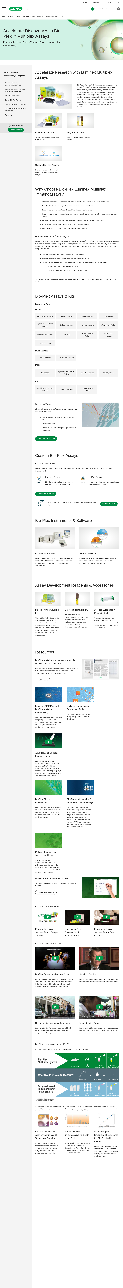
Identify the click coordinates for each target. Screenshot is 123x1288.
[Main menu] (4, 8)
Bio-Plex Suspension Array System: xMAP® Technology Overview (46, 1134)
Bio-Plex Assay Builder (46, 463)
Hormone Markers (87, 325)
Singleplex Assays (75, 132)
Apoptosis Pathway (87, 316)
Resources (8, 115)
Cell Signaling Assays (66, 357)
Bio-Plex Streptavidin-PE (76, 610)
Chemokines (108, 316)
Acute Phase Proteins (45, 316)
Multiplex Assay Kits (44, 132)
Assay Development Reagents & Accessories (15, 109)
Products (10, 16)
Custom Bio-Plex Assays (13, 100)
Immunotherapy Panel (45, 335)
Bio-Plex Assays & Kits (12, 95)
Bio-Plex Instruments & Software (15, 104)
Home (3, 16)
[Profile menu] (110, 9)
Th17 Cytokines (45, 343)
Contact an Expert (16, 130)
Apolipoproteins (66, 316)
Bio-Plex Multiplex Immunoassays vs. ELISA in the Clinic (77, 1134)
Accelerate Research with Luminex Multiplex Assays (13, 84)
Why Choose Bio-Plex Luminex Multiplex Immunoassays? (15, 90)
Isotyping (66, 335)
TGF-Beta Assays (45, 357)
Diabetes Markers (66, 325)
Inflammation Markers (108, 325)
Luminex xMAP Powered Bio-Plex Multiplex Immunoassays (47, 709)
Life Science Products (23, 16)
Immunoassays (36, 16)
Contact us (45, 428)
